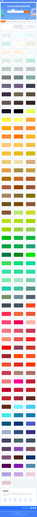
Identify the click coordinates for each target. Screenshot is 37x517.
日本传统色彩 (9, 21)
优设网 (21, 514)
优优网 (24, 514)
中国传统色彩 (3, 21)
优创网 (26, 514)
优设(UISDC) (17, 515)
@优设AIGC (17, 514)
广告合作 (11, 514)
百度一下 (26, 11)
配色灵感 (29, 21)
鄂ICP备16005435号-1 (23, 515)
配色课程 (2, 23)
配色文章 (24, 21)
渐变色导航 (15, 21)
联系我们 (14, 514)
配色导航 (19, 21)
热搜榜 (22, 11)
